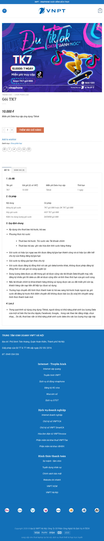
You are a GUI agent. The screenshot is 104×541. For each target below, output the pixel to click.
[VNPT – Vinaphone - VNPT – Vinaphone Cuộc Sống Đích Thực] (52, 10)
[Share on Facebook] (9, 149)
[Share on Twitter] (14, 149)
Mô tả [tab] (6, 170)
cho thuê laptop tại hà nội (41, 537)
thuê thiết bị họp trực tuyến (71, 537)
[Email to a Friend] (19, 149)
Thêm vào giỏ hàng (30, 130)
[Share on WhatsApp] (4, 149)
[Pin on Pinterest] (24, 149)
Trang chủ (7, 95)
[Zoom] (5, 89)
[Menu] (4, 11)
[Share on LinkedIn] (29, 149)
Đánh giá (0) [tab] (19, 170)
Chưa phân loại (21, 95)
